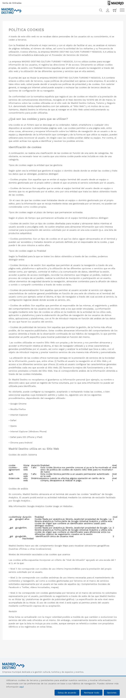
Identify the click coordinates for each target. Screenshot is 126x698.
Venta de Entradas (12, 3)
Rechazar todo (91, 692)
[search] (101, 10)
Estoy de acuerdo (67, 692)
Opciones (111, 692)
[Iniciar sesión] (108, 10)
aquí (21, 686)
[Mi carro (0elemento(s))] (115, 10)
